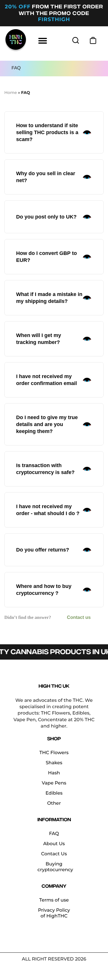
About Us (54, 844)
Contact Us (54, 854)
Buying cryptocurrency (55, 867)
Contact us (79, 617)
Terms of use (54, 900)
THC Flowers (54, 753)
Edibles (54, 793)
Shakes (54, 763)
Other (54, 803)
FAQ (54, 834)
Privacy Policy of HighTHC (54, 913)
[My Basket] (93, 40)
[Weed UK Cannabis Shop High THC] (15, 40)
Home (10, 92)
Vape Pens (54, 783)
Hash (54, 773)
